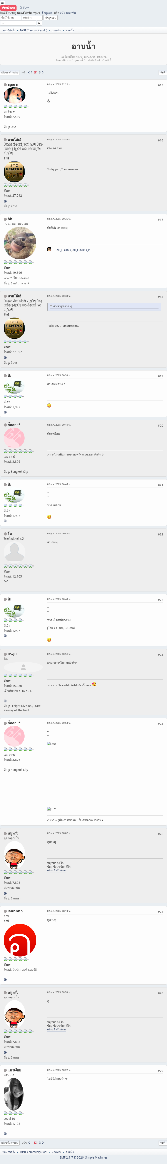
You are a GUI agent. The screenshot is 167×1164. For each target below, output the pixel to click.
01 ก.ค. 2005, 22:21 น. (59, 84)
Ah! (10, 218)
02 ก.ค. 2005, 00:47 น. (59, 533)
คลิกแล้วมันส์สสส (56, 870)
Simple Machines (96, 1157)
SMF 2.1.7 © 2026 (72, 1157)
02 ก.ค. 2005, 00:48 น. (59, 599)
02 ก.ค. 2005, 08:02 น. (59, 833)
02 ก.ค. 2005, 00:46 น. (59, 484)
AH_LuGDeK (64, 250)
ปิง (10, 375)
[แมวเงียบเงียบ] (5, 1134)
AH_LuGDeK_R (81, 250)
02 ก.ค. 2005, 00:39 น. (59, 375)
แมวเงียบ (14, 1070)
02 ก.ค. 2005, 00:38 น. (59, 295)
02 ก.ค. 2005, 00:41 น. (59, 424)
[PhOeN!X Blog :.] (5, 412)
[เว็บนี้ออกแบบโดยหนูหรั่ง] (5, 893)
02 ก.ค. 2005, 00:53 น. (59, 722)
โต (10, 533)
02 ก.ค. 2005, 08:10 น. (59, 911)
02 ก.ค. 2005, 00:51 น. (59, 654)
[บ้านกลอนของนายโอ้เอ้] (5, 201)
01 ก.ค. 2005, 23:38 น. (59, 139)
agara (13, 84)
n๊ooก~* (14, 424)
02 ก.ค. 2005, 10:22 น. (59, 1070)
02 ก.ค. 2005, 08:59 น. (59, 992)
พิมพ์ (162, 72)
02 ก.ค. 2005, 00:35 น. (59, 218)
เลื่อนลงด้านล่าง (9, 72)
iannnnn (15, 911)
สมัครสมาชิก (68, 13)
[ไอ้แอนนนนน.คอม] (5, 980)
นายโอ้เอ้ (14, 139)
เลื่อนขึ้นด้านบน (9, 1142)
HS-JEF (13, 654)
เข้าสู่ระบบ (46, 13)
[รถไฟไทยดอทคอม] (5, 701)
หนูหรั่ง (13, 833)
